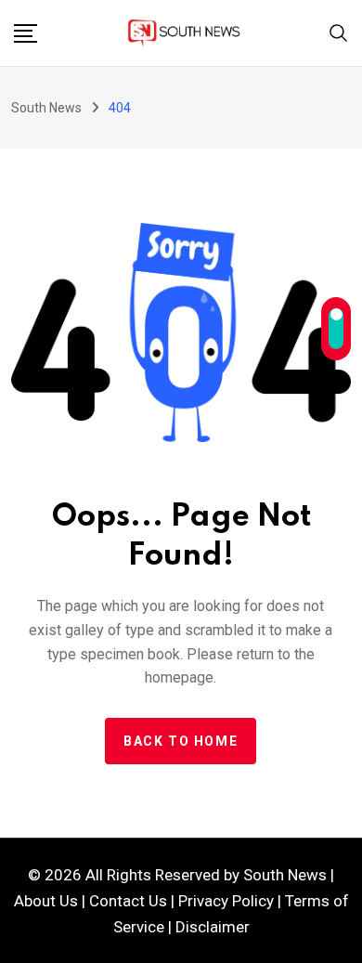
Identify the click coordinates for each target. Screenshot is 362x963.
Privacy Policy (226, 900)
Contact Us (128, 900)
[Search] (339, 31)
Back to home (180, 741)
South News (285, 874)
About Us (46, 900)
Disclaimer (212, 926)
